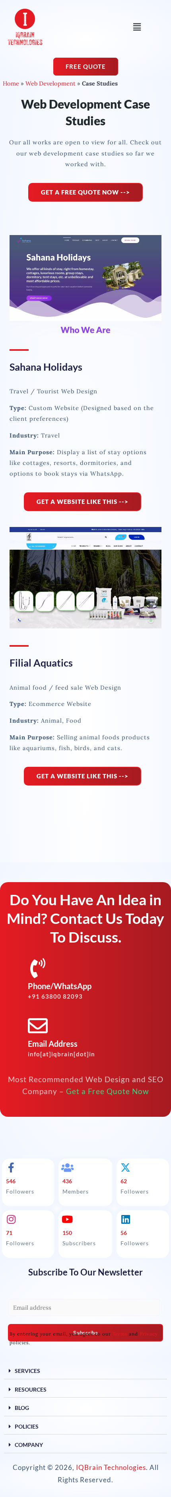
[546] (11, 1167)
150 (67, 1232)
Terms (120, 1334)
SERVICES (27, 1370)
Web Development (50, 83)
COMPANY (29, 1444)
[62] (125, 1167)
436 (67, 1181)
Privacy (149, 1334)
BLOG (22, 1407)
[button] (137, 26)
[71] (11, 1219)
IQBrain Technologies (111, 1467)
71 (9, 1232)
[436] (67, 1167)
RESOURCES (31, 1389)
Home (11, 83)
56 (123, 1232)
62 (123, 1181)
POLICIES (27, 1426)
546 (11, 1181)
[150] (67, 1219)
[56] (125, 1219)
